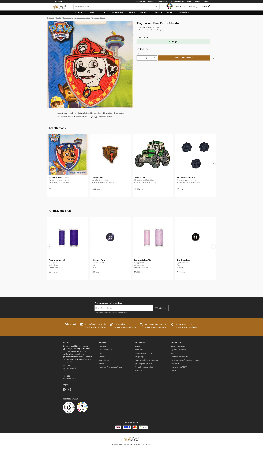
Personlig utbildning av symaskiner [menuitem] (147, 360)
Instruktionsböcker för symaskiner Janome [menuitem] (185, 360)
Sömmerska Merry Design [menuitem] (177, 1)
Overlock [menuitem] (93, 13)
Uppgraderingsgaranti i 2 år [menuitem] (144, 367)
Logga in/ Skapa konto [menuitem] (178, 346)
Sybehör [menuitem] (101, 357)
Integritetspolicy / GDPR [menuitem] (179, 367)
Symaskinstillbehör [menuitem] (105, 350)
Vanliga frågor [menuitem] (139, 357)
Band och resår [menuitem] (104, 360)
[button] (193, 6)
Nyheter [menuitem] (170, 13)
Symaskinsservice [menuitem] (162, 1)
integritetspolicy (123, 312)
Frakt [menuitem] (172, 353)
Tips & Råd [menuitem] (206, 1)
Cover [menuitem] (104, 13)
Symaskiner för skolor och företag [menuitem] (110, 367)
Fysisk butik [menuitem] (197, 1)
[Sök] (156, 6)
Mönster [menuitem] (157, 13)
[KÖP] (184, 58)
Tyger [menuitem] (131, 13)
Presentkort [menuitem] (175, 364)
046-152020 (58, 1)
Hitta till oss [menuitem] (139, 350)
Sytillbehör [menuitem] (143, 13)
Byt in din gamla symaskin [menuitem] (143, 364)
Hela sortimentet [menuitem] (140, 1)
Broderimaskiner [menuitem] (117, 13)
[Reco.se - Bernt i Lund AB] (169, 6)
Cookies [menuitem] (173, 370)
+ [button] (154, 58)
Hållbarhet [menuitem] (138, 370)
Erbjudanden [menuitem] (183, 13)
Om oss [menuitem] (189, 1)
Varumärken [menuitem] (151, 1)
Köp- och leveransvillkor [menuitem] (179, 350)
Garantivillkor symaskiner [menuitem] (179, 357)
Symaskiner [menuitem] (78, 13)
